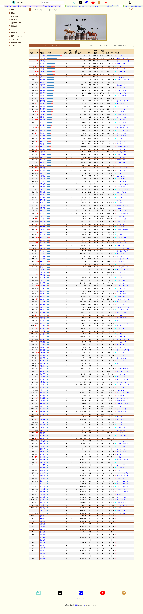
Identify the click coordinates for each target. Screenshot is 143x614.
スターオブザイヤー (123, 256)
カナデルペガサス (122, 146)
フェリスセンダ (122, 387)
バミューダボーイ (122, 484)
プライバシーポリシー (81, 598)
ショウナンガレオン (123, 152)
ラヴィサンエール (122, 200)
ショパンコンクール (123, 358)
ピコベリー (120, 261)
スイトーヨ (120, 395)
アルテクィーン (122, 336)
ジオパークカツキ (122, 74)
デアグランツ (121, 66)
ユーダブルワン (122, 224)
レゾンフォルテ (122, 141)
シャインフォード (122, 468)
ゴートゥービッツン (123, 438)
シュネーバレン (122, 211)
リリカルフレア (122, 136)
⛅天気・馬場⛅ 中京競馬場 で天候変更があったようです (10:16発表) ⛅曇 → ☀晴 (86, 6)
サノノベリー (121, 454)
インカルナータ (122, 197)
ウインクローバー (122, 505)
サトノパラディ (122, 500)
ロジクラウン (121, 157)
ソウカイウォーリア (123, 449)
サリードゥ (120, 344)
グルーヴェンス (122, 192)
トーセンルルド (122, 221)
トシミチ (119, 203)
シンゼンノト (121, 427)
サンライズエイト (122, 275)
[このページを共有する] (131, 10)
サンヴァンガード (122, 414)
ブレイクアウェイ (122, 93)
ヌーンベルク (121, 69)
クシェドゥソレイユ (123, 451)
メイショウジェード (123, 339)
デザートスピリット (123, 248)
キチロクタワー (122, 363)
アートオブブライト (123, 350)
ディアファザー (122, 462)
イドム (119, 508)
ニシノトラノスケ (122, 133)
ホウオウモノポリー (123, 259)
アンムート (120, 165)
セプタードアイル (122, 160)
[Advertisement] (81, 575)
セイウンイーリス (122, 312)
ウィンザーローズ (122, 476)
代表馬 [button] (117, 53)
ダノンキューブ (122, 409)
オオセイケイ (121, 87)
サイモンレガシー (122, 269)
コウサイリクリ (122, 411)
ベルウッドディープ (123, 307)
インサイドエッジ (122, 213)
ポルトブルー (121, 277)
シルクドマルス (122, 293)
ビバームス (120, 390)
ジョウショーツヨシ (123, 384)
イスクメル (120, 216)
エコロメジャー (122, 280)
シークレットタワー (123, 398)
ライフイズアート (122, 283)
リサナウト (120, 144)
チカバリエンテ (122, 112)
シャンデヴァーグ (122, 125)
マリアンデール (122, 318)
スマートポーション (123, 285)
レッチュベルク (122, 120)
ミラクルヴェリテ (122, 430)
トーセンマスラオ (122, 342)
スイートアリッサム (123, 393)
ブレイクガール (122, 181)
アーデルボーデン (122, 178)
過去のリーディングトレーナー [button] (54, 45)
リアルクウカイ (122, 406)
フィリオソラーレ (122, 227)
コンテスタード (122, 162)
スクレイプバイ (122, 352)
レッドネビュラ (122, 331)
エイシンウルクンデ (123, 486)
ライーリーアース (122, 323)
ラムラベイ (120, 208)
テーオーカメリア (122, 368)
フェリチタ (120, 55)
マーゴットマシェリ (123, 403)
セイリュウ (120, 253)
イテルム (119, 315)
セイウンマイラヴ (122, 128)
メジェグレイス (122, 347)
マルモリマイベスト (123, 299)
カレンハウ (120, 103)
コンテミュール (122, 243)
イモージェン (121, 77)
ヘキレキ (119, 366)
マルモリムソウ (122, 194)
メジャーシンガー (122, 497)
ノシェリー (120, 425)
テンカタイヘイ (122, 232)
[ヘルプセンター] (99, 2)
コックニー (120, 328)
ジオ (118, 320)
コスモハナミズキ (122, 168)
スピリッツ (120, 457)
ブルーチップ (121, 240)
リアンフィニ (121, 401)
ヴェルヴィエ (121, 433)
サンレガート (121, 377)
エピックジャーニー (123, 446)
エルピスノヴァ (122, 470)
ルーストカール (122, 441)
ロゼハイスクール (122, 481)
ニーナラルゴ (121, 355)
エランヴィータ (122, 154)
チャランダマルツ (122, 291)
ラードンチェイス (122, 310)
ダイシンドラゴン (122, 106)
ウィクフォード (122, 173)
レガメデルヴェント (123, 79)
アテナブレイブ (122, 170)
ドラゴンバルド (122, 264)
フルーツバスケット (123, 61)
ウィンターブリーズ (123, 109)
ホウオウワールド (122, 229)
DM (76, 605)
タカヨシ (119, 334)
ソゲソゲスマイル (122, 513)
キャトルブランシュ (123, 371)
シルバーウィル (122, 90)
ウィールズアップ (122, 435)
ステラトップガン (122, 130)
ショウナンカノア (122, 251)
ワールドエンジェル (123, 184)
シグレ (119, 98)
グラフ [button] (49, 53)
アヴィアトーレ (122, 114)
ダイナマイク (121, 465)
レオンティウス (122, 138)
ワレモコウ (120, 360)
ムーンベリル (121, 186)
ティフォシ (120, 326)
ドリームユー (121, 422)
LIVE (106, 3)
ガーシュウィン (122, 382)
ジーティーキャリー (123, 101)
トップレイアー (122, 237)
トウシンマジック (122, 189)
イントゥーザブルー (123, 473)
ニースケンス (121, 296)
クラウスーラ (121, 82)
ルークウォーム (122, 63)
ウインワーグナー (122, 149)
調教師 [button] (42, 53)
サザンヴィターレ (122, 379)
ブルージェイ (121, 176)
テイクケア (120, 419)
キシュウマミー (122, 374)
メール (84, 605)
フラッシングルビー (123, 492)
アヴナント (120, 478)
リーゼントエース (122, 459)
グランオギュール (122, 122)
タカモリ (119, 235)
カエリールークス (122, 58)
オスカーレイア (122, 219)
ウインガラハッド (122, 267)
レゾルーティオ (122, 288)
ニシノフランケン (122, 302)
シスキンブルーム (122, 85)
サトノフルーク (122, 417)
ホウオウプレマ (122, 272)
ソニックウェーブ (122, 489)
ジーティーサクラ (122, 205)
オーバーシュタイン (123, 502)
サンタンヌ (120, 494)
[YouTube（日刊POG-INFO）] (93, 2)
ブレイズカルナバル (123, 443)
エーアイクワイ (122, 245)
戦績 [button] (79, 53)
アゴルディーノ (122, 71)
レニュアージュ (122, 304)
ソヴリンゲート (122, 510)
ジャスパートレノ (122, 117)
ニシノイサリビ (122, 95)
